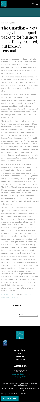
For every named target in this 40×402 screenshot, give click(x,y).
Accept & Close (9, 399)
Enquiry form (20, 377)
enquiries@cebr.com (20, 374)
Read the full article (8, 294)
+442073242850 (20, 371)
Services (20, 356)
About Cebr (20, 350)
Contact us (20, 359)
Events (20, 353)
